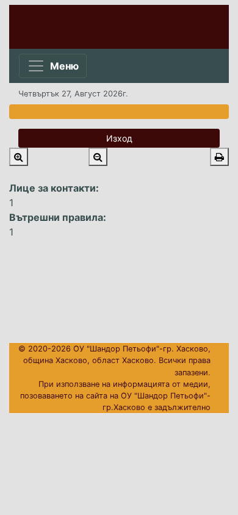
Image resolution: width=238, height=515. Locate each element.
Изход (119, 138)
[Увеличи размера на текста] (18, 157)
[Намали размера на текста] (97, 157)
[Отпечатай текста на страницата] (219, 157)
